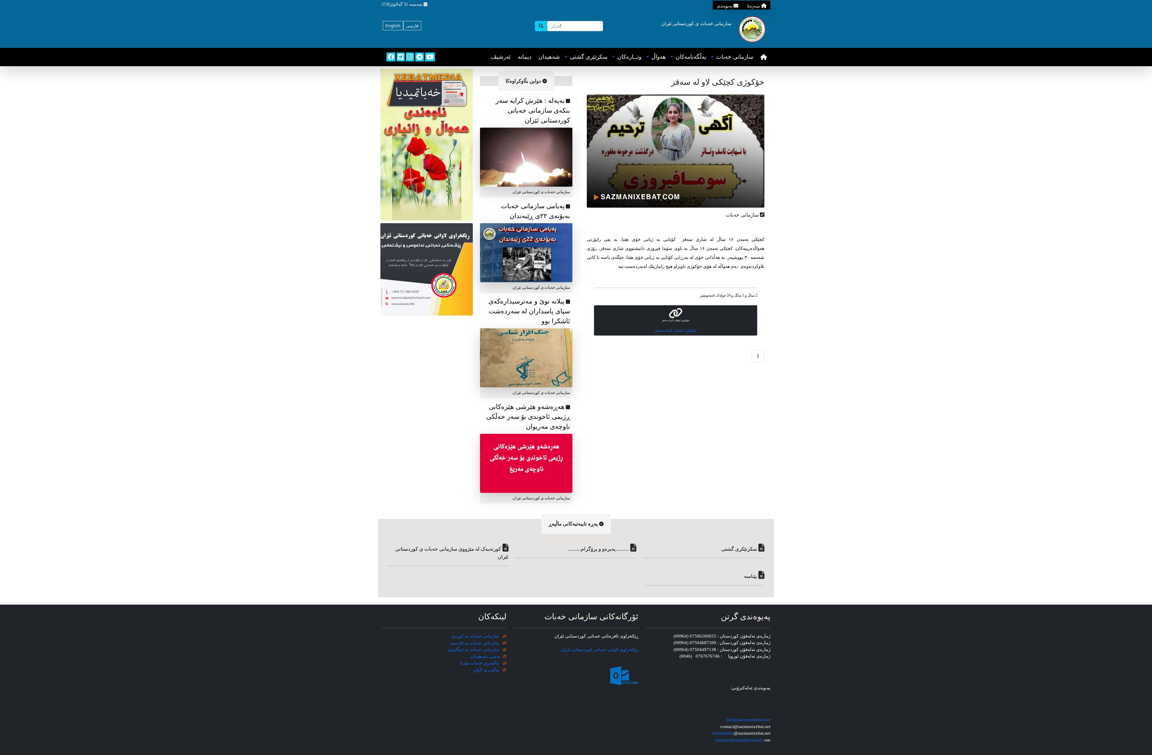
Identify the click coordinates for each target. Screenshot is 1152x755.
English (393, 25)
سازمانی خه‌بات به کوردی (475, 636)
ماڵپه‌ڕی (490, 670)
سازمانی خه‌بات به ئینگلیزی (473, 649)
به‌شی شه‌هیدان (485, 656)
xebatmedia (723, 733)
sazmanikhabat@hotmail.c (739, 740)
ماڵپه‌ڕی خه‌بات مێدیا (480, 663)
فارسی (412, 25)
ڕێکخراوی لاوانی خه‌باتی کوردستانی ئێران (599, 649)
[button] (732, 57)
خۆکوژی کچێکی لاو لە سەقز (676, 330)
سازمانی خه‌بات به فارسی (474, 643)
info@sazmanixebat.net (748, 719)
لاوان (477, 670)
